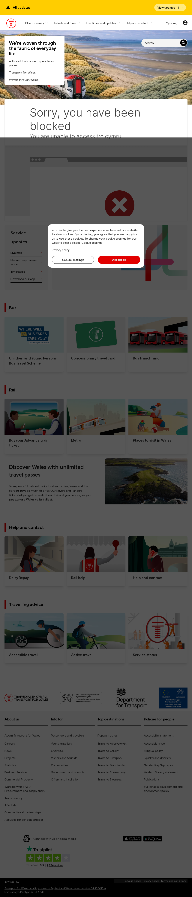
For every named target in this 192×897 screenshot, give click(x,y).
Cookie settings (73, 259)
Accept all (119, 259)
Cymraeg (171, 23)
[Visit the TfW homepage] (11, 24)
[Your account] (185, 23)
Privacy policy (60, 250)
